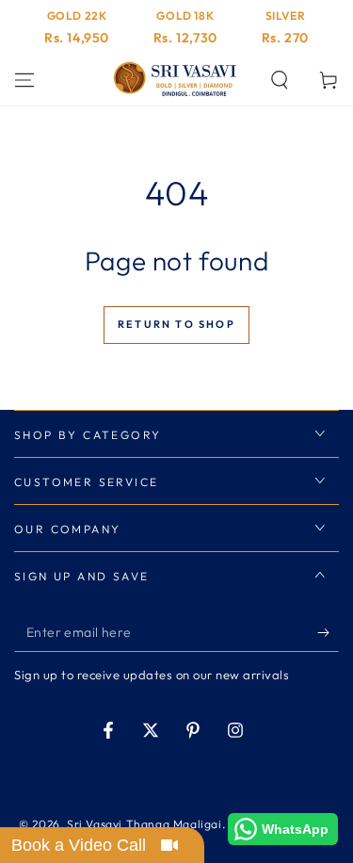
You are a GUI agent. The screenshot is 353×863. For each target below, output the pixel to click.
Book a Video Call (78, 845)
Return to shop (176, 324)
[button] (279, 80)
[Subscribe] (328, 633)
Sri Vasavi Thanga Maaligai (144, 824)
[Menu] (24, 80)
